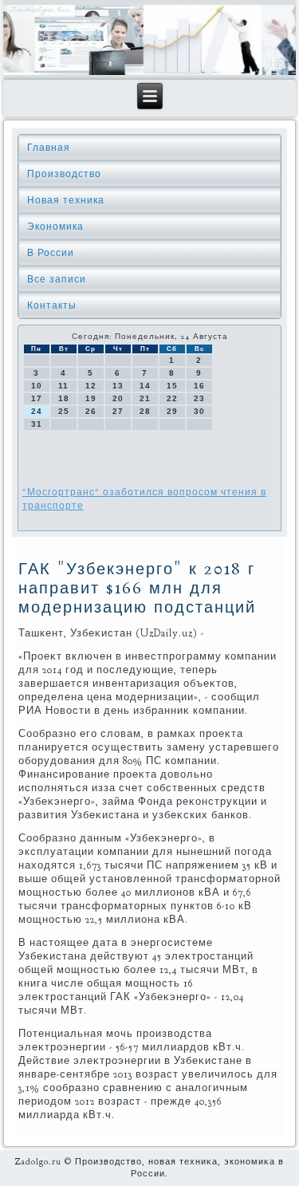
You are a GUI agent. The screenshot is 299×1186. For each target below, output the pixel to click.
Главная (48, 147)
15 (172, 385)
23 (199, 398)
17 (36, 398)
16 (199, 385)
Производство (64, 173)
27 (118, 411)
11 (63, 385)
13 (118, 385)
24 (36, 411)
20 (118, 398)
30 (199, 411)
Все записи (56, 279)
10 (36, 385)
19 (90, 398)
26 (90, 411)
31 (36, 424)
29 (172, 411)
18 (63, 398)
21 (145, 398)
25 (63, 411)
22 (172, 398)
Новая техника (65, 200)
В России (50, 252)
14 (145, 385)
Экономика (55, 226)
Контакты (52, 305)
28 (145, 411)
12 (90, 385)
